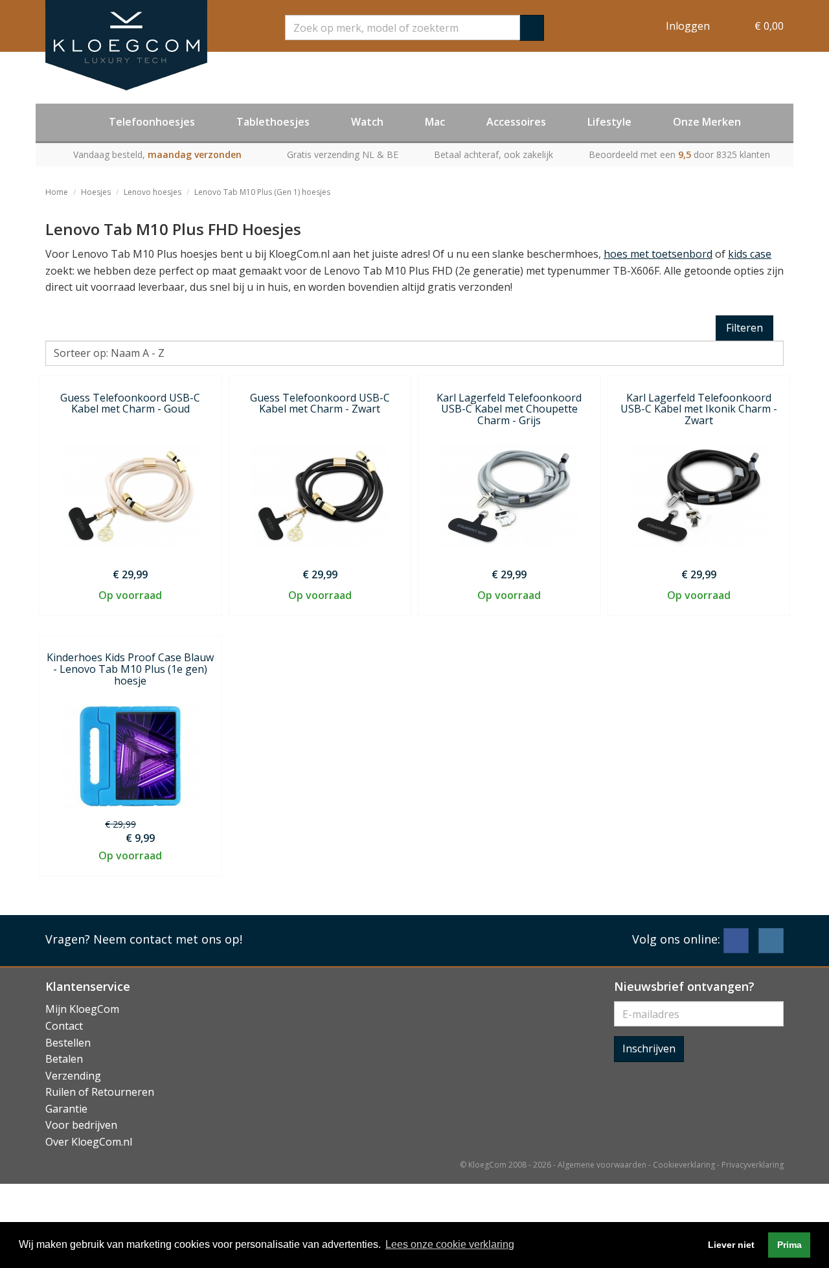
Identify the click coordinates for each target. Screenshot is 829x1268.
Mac (435, 122)
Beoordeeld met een (679, 154)
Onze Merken (707, 122)
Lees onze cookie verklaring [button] (449, 1244)
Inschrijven (649, 1048)
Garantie (66, 1109)
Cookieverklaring (684, 1164)
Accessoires (516, 122)
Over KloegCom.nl (88, 1142)
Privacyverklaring (752, 1164)
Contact (64, 1026)
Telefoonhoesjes (152, 122)
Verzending (73, 1076)
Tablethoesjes (273, 122)
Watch (367, 122)
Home (56, 192)
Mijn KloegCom (82, 1009)
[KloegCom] (126, 45)
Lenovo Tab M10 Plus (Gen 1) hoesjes (262, 192)
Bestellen (68, 1043)
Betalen (64, 1059)
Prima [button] (789, 1245)
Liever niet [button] (731, 1245)
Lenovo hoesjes (152, 192)
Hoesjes (96, 192)
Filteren (744, 328)
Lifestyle (609, 122)
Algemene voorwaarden (602, 1164)
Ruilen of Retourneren (99, 1092)
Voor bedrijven (81, 1125)
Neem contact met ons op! (167, 939)
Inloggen (688, 26)
